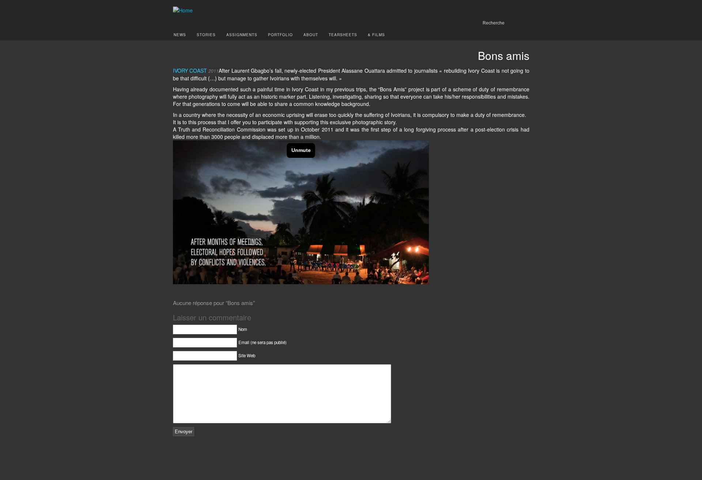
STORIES (206, 34)
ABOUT (310, 34)
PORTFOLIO (280, 34)
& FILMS (376, 34)
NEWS (180, 34)
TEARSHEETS (343, 34)
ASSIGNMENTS (241, 34)
